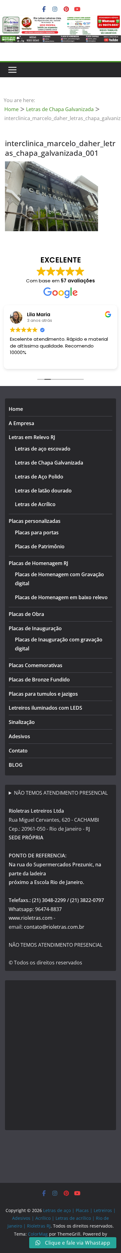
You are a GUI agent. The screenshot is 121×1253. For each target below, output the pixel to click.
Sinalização (22, 722)
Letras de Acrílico (35, 504)
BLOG (16, 764)
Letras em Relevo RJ (32, 437)
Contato (18, 750)
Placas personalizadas (34, 521)
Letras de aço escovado (42, 448)
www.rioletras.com (30, 917)
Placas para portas (37, 532)
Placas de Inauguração (35, 628)
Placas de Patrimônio (40, 546)
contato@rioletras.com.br (54, 926)
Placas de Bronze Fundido (39, 679)
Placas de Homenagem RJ (38, 563)
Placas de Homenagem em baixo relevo (61, 597)
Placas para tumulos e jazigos (43, 693)
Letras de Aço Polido (39, 476)
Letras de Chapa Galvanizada (49, 462)
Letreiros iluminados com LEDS (45, 707)
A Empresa (21, 423)
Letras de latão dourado (43, 490)
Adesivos (19, 736)
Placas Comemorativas (35, 665)
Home (16, 409)
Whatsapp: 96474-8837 (35, 909)
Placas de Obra (26, 614)
